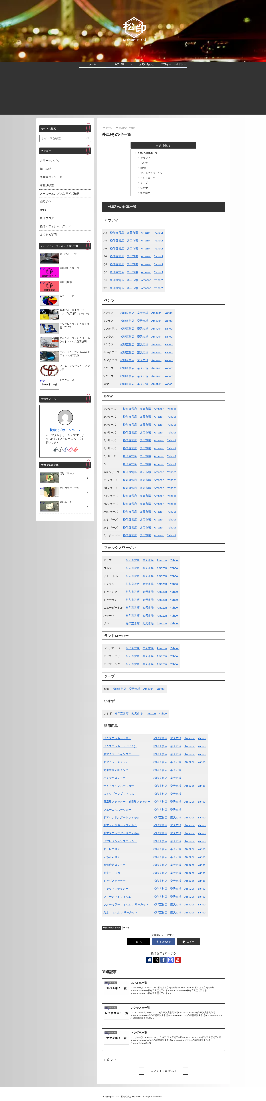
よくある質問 (48, 234)
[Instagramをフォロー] (170, 960)
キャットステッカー (115, 888)
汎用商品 (145, 192)
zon (164, 568)
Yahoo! (158, 232)
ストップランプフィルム (118, 793)
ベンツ (144, 163)
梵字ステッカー (113, 872)
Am (159, 568)
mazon (147, 288)
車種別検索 (47, 185)
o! (172, 368)
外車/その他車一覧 (147, 153)
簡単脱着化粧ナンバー (117, 770)
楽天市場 (132, 232)
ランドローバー (149, 177)
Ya (171, 607)
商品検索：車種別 (112, 928)
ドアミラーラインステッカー (121, 754)
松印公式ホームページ (65, 430)
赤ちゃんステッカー (115, 857)
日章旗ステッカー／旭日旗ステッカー (127, 801)
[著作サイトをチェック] (149, 960)
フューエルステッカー (117, 809)
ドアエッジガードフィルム (120, 825)
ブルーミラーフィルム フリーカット (126, 904)
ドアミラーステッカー (117, 762)
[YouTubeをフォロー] (178, 960)
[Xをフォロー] (156, 960)
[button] (188, 941)
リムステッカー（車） (117, 738)
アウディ (145, 157)
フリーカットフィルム (117, 896)
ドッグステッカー (114, 880)
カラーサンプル (49, 160)
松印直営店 (117, 232)
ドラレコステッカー (115, 849)
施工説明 (45, 168)
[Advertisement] (133, 93)
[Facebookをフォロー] (163, 960)
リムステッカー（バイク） (120, 746)
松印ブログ (47, 218)
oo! (177, 607)
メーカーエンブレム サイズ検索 (60, 193)
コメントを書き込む (163, 1070)
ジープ (144, 182)
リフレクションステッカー (120, 841)
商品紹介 (45, 201)
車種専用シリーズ (51, 177)
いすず (144, 187)
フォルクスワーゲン (151, 173)
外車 (127, 928)
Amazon (146, 232)
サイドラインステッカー (118, 785)
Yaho (168, 368)
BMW (143, 167)
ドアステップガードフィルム (121, 833)
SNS (43, 210)
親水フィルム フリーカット (120, 912)
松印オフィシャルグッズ (55, 226)
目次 (158, 145)
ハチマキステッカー (115, 777)
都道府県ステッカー (115, 864)
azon (161, 416)
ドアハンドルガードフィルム (121, 817)
